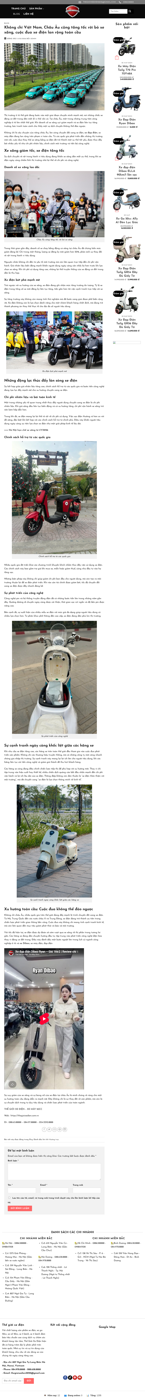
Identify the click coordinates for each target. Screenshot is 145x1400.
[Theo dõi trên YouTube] (79, 1377)
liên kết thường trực (51, 1139)
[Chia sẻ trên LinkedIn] (64, 1129)
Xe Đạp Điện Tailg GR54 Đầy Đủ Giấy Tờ (126, 272)
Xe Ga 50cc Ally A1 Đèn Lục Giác (127, 220)
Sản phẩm (35, 9)
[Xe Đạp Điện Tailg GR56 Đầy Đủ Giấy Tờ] (127, 300)
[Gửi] (130, 11)
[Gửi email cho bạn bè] (54, 1129)
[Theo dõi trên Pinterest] (75, 1377)
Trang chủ (18, 9)
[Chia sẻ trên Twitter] (49, 1129)
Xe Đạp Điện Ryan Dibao (127, 121)
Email (43, 1185)
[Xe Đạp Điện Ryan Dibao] (127, 100)
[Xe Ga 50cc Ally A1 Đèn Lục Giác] (127, 199)
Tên (10, 1185)
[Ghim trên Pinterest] (59, 1129)
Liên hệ (29, 14)
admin (33, 39)
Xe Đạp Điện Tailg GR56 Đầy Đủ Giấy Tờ (126, 323)
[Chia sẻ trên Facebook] (44, 1129)
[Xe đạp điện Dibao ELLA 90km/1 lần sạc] (127, 148)
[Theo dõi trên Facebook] (65, 1377)
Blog (16, 14)
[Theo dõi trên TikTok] (70, 1377)
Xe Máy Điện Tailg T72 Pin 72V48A (127, 70)
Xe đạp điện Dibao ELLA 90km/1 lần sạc (127, 171)
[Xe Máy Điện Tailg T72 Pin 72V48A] (127, 47)
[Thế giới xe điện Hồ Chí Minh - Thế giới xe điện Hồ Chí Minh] (72, 11)
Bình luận (13, 1161)
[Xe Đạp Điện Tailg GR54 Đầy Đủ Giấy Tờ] (127, 249)
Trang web (78, 1185)
